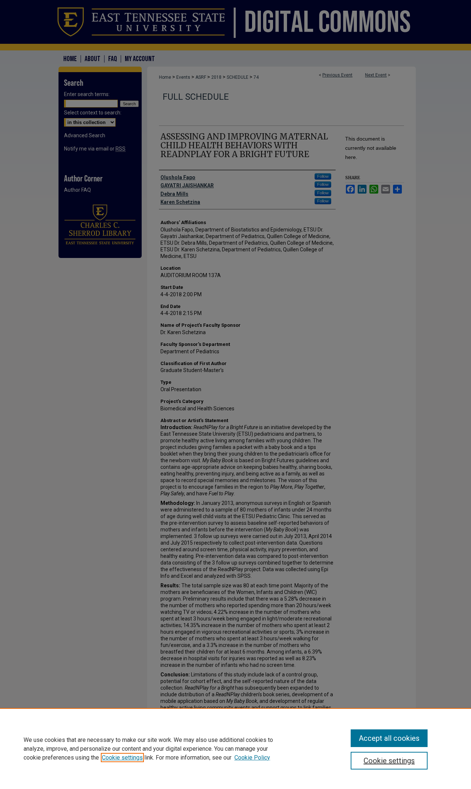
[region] (235, 748)
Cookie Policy (252, 757)
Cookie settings (122, 757)
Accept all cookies (389, 738)
